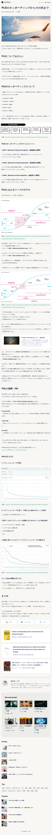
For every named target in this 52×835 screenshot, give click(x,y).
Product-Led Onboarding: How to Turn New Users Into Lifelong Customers (26, 137)
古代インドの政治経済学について (26, 727)
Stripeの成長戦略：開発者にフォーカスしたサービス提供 (40, 728)
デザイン (8, 788)
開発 (24, 790)
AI (22, 711)
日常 (26, 788)
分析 (11, 713)
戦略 (19, 11)
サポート (19, 790)
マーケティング (11, 790)
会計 (3, 788)
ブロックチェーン (16, 788)
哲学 (38, 788)
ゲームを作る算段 (24, 709)
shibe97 (25, 831)
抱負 (28, 790)
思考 (46, 788)
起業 (38, 711)
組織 (32, 790)
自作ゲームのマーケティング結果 (11, 709)
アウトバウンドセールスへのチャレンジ (11, 727)
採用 (42, 788)
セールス (12, 730)
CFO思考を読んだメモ (39, 709)
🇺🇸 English (47, 2)
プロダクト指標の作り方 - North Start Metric (14, 450)
